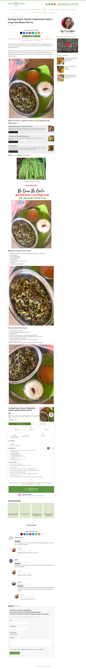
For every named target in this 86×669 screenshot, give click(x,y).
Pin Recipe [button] (43, 423)
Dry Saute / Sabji (17, 17)
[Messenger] (27, 33)
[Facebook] (24, 33)
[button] (9, 420)
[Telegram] (33, 33)
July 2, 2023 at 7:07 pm (22, 550)
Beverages (44, 9)
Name (11, 620)
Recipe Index (52, 12)
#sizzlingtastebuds (40, 495)
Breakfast (51, 9)
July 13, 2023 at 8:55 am (25, 597)
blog (9, 45)
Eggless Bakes (64, 9)
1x (48, 448)
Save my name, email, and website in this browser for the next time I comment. (27, 649)
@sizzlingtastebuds (29, 495)
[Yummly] (38, 33)
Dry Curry (10, 17)
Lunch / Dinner (34, 12)
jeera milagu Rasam (31, 54)
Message (12, 637)
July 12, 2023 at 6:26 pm (22, 584)
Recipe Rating (13, 632)
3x (52, 448)
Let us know (30, 490)
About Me (16, 9)
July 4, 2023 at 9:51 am (22, 573)
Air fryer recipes (24, 9)
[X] (21, 33)
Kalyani (19, 548)
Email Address (13, 626)
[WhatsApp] (36, 33)
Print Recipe (36, 36)
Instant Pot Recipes (35, 9)
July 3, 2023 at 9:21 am (19, 561)
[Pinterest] (30, 33)
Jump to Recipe (27, 36)
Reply (26, 539)
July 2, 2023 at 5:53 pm (19, 539)
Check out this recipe (13, 132)
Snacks (45, 12)
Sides (41, 12)
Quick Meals (73, 9)
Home (11, 9)
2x (50, 448)
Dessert (57, 9)
